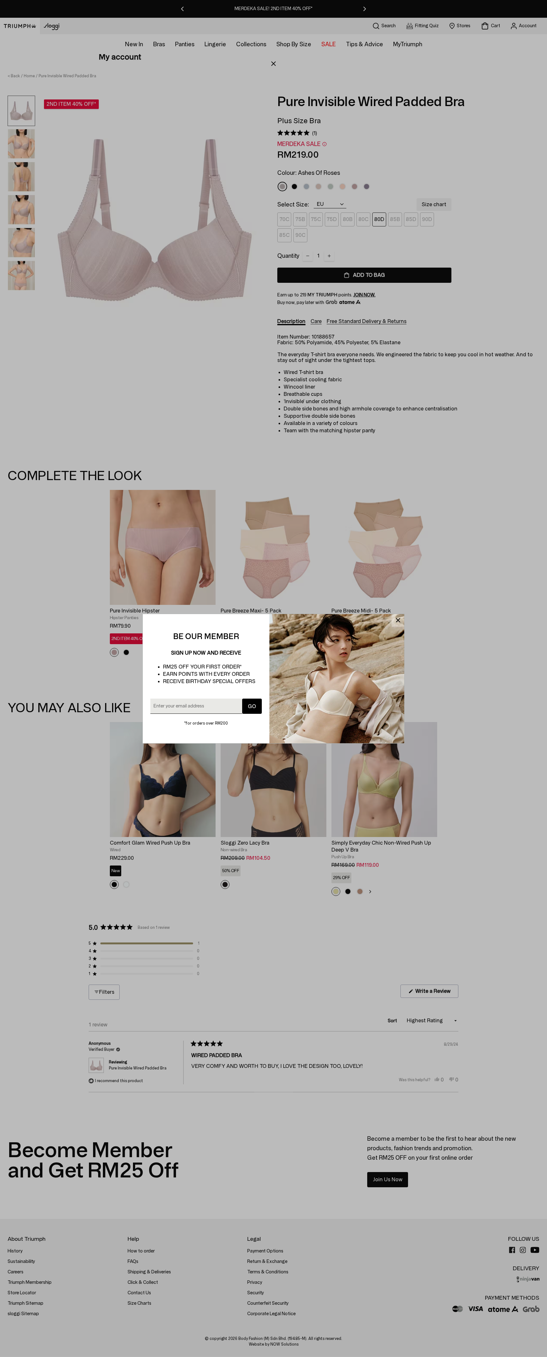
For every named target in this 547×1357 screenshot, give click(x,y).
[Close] (398, 620)
